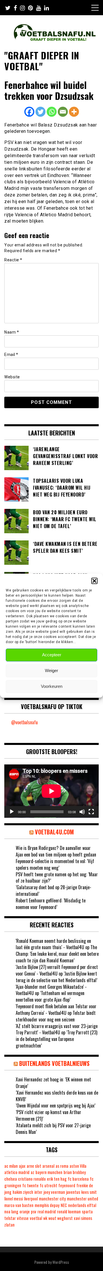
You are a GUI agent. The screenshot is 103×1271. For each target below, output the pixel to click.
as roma (62, 1166)
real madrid (46, 1211)
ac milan (11, 1166)
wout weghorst (60, 1218)
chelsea (10, 1179)
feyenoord (66, 1185)
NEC (64, 1205)
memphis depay (47, 1205)
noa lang (11, 1211)
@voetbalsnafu (24, 722)
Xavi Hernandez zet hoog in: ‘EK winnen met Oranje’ (53, 1082)
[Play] (12, 812)
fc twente (30, 1185)
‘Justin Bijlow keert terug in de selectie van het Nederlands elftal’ (56, 977)
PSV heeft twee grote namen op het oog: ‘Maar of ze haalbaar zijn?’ (57, 877)
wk (45, 1218)
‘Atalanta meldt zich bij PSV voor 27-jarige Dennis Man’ (53, 1128)
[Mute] (82, 812)
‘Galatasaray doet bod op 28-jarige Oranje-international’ (53, 890)
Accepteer (51, 654)
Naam (11, 332)
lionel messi (13, 1199)
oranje (24, 1211)
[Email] (63, 112)
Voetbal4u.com (54, 832)
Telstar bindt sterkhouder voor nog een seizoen (56, 1016)
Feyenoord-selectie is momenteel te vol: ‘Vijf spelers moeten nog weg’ (55, 864)
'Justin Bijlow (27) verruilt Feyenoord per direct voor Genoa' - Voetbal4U (57, 970)
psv (33, 1211)
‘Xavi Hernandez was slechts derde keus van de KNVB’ (57, 1096)
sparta (87, 1211)
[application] (51, 791)
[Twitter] (40, 112)
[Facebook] (29, 112)
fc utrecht (48, 1185)
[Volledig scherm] (91, 812)
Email (11, 354)
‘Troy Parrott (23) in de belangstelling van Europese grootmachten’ (56, 1039)
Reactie (13, 260)
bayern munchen (48, 1172)
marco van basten (18, 1205)
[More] (74, 112)
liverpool (31, 1199)
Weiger (51, 670)
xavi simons (83, 1218)
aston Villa (78, 1166)
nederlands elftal (82, 1205)
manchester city (52, 1199)
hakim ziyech (23, 1192)
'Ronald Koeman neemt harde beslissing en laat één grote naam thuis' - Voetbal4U (53, 944)
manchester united (82, 1199)
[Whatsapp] (52, 112)
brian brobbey (75, 1172)
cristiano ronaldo (32, 1179)
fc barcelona (78, 1179)
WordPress (60, 1262)
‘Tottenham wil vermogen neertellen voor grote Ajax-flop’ (50, 996)
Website (12, 377)
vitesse (23, 1218)
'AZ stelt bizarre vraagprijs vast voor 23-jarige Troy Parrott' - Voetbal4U (57, 1029)
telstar (10, 1218)
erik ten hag (57, 1179)
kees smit (89, 1192)
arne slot (34, 1166)
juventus (73, 1192)
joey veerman (54, 1192)
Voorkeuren (51, 686)
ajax (22, 1166)
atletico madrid (16, 1172)
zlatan (9, 1225)
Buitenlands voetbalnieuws (54, 1063)
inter (38, 1192)
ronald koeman (69, 1211)
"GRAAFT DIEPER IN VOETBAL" (41, 60)
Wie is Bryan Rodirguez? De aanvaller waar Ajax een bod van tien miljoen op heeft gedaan (56, 851)
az (32, 1172)
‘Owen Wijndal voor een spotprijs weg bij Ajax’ (55, 1105)
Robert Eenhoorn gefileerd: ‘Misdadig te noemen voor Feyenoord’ (51, 903)
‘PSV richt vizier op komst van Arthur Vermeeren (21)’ (48, 1115)
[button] (94, 581)
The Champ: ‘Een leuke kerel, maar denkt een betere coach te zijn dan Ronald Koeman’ (57, 954)
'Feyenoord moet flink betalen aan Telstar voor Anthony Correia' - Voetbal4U (56, 1009)
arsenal (48, 1166)
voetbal (36, 1218)
